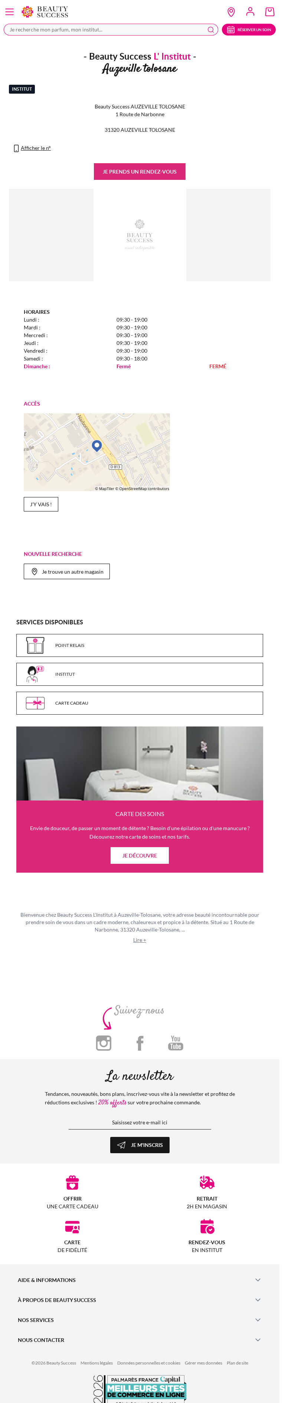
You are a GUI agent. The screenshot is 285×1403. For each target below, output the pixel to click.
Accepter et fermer (176, 322)
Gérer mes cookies (102, 322)
